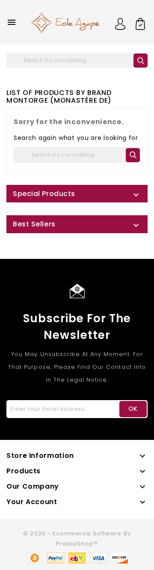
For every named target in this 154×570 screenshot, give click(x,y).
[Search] (140, 60)
